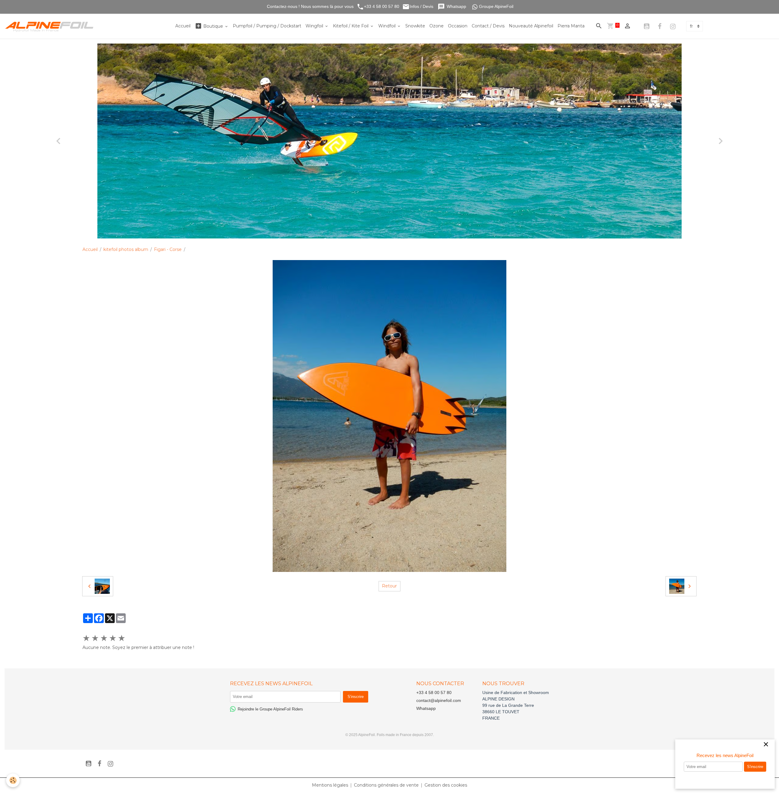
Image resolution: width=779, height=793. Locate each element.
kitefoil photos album (125, 249)
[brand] (50, 26)
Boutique (213, 26)
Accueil (182, 26)
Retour (389, 586)
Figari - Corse (168, 249)
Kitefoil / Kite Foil (351, 26)
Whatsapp (457, 6)
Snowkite (415, 26)
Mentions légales (330, 785)
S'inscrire (755, 766)
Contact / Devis (488, 26)
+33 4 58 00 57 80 (381, 6)
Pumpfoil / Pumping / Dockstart (267, 26)
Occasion (457, 26)
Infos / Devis (422, 6)
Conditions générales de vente (386, 785)
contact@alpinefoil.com (438, 700)
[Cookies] (13, 780)
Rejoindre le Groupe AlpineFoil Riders (270, 709)
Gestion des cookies (445, 785)
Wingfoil (315, 26)
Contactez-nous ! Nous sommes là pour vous (310, 6)
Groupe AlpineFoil (496, 6)
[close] (766, 744)
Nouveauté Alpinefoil (531, 26)
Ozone (436, 26)
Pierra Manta (571, 26)
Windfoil (387, 26)
